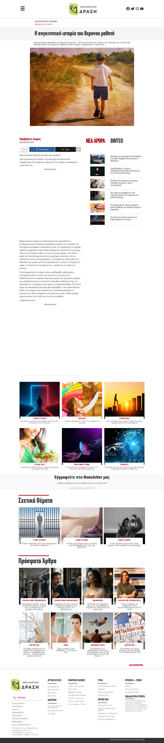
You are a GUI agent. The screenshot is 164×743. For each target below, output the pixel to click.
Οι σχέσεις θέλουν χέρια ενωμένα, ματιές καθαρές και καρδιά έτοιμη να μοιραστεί (125, 207)
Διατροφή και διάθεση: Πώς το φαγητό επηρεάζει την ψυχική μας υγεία (39, 468)
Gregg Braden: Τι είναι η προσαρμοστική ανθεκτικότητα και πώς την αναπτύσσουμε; (125, 170)
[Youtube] (142, 8)
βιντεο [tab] (116, 141)
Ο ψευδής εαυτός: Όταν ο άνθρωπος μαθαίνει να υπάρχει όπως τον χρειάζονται (66, 607)
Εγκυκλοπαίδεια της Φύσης (106, 709)
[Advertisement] (50, 205)
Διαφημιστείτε (17, 712)
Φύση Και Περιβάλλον (106, 719)
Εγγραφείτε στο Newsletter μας (82, 477)
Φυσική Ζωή (103, 699)
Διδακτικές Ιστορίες (41, 22)
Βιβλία (66, 645)
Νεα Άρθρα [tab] (95, 141)
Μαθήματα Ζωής (74, 692)
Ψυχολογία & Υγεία (105, 692)
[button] (23, 8)
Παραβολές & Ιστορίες (44, 24)
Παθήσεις (101, 689)
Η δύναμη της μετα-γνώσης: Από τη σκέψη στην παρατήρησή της (129, 650)
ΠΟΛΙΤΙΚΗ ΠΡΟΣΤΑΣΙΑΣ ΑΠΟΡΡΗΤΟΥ (82, 488)
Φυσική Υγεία (103, 695)
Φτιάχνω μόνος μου (106, 716)
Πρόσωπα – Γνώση (133, 680)
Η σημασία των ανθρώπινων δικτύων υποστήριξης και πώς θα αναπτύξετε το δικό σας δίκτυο (97, 652)
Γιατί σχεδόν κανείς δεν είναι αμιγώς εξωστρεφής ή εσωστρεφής (124, 544)
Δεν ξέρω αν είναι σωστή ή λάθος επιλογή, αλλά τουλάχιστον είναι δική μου (39, 422)
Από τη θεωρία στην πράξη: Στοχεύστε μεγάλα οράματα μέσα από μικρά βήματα (124, 422)
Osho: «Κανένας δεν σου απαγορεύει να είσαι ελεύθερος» (39, 544)
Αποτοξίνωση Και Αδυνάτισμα (55, 707)
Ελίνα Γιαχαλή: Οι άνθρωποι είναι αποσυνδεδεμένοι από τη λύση (129, 607)
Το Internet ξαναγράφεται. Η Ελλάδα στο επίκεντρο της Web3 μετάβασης (82, 468)
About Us (16, 709)
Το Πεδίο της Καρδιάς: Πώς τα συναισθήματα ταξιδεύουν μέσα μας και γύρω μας (98, 607)
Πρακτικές (52, 696)
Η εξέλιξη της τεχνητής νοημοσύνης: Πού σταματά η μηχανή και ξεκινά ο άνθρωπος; (124, 468)
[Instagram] (137, 8)
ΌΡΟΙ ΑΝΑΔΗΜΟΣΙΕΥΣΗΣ (21, 725)
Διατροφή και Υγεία (55, 710)
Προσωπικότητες (135, 601)
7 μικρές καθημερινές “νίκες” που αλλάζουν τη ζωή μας (82, 422)
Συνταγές (51, 713)
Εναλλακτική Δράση (27, 143)
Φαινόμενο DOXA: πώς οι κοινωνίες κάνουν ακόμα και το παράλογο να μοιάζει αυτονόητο (34, 607)
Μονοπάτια (52, 693)
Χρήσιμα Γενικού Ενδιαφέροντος (34, 601)
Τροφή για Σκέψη (39, 540)
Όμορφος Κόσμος (76, 680)
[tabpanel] (113, 189)
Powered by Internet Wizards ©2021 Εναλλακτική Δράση (127, 740)
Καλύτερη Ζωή (123, 601)
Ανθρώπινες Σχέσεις (98, 645)
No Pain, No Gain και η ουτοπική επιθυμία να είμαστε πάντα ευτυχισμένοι (124, 182)
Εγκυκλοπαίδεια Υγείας (107, 686)
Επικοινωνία (17, 721)
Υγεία (100, 680)
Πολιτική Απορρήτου (20, 718)
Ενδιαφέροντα (98, 601)
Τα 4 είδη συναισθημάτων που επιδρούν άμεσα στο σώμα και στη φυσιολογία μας (124, 195)
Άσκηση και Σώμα (105, 705)
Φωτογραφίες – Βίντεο (77, 704)
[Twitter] (132, 8)
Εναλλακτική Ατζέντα (135, 696)
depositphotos (18, 703)
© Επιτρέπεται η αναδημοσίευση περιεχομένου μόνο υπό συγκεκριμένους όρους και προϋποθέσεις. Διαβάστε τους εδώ (25, 731)
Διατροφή (52, 700)
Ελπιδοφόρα (53, 22)
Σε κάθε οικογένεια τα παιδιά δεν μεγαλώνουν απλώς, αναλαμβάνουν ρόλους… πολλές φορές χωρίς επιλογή (34, 652)
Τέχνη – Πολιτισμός (76, 701)
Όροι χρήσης (17, 715)
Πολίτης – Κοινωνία (76, 698)
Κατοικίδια (72, 689)
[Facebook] (128, 8)
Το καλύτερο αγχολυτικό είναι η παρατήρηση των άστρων (123, 218)
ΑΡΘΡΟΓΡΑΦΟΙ (17, 706)
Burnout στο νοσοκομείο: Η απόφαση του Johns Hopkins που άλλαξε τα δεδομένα (125, 158)
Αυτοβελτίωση (54, 680)
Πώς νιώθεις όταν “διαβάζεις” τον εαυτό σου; (66, 650)
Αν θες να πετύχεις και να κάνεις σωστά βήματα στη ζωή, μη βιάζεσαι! (82, 545)
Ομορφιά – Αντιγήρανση (107, 713)
